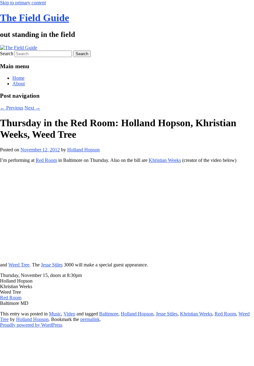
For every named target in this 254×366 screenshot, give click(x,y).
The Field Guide (34, 17)
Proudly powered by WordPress (31, 325)
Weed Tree (18, 264)
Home (18, 78)
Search (6, 53)
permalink (90, 319)
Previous (11, 107)
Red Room (46, 160)
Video (69, 313)
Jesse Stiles (52, 264)
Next (32, 107)
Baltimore (108, 313)
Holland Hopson (83, 149)
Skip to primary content (23, 2)
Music (55, 313)
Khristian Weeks (165, 160)
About (18, 83)
